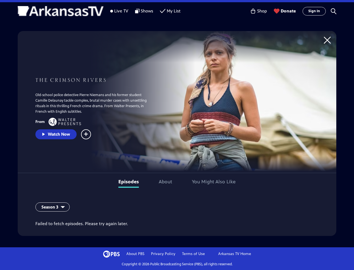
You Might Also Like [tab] (214, 182)
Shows (147, 11)
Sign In (314, 11)
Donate (288, 11)
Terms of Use (193, 253)
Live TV (121, 11)
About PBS (135, 253)
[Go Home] (327, 40)
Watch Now (59, 134)
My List (174, 11)
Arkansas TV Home (234, 253)
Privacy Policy (163, 253)
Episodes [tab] (128, 182)
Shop (262, 11)
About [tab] (165, 182)
